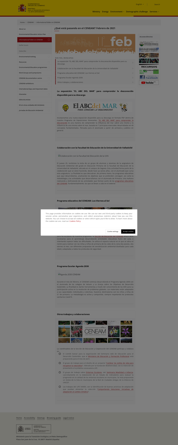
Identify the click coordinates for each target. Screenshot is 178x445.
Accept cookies (128, 231)
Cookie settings (112, 231)
